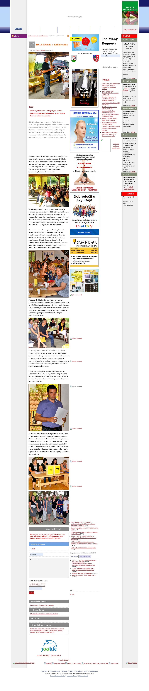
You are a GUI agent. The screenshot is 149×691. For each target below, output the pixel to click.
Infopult (105, 80)
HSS (38, 628)
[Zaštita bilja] (130, 24)
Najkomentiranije (85, 556)
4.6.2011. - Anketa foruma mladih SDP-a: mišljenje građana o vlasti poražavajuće (83, 569)
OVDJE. (133, 78)
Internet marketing (72, 675)
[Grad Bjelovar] (131, 663)
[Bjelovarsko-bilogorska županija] (24, 663)
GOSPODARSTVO (49, 30)
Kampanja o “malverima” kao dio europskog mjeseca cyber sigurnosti (111, 128)
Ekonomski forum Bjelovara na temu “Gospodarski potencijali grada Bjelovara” (83, 564)
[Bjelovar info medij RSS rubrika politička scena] (68, 36)
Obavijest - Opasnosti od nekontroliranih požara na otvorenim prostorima (109, 98)
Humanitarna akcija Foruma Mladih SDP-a (83, 575)
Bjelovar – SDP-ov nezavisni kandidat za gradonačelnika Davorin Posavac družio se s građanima (83, 537)
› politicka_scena (43, 35)
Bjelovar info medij (33, 35)
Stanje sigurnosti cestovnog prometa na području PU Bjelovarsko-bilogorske (109, 134)
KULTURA (63, 30)
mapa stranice (116, 2)
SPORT (74, 30)
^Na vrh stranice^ (63, 660)
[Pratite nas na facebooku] (18, 29)
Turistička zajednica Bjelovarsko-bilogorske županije (74, 684)
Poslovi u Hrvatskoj (43, 655)
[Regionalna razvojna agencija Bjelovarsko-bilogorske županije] (48, 663)
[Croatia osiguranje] (84, 50)
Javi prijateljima (129, 189)
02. (71, 594)
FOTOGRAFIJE (107, 30)
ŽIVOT (95, 30)
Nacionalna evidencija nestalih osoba (116, 146)
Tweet (31, 107)
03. (73, 594)
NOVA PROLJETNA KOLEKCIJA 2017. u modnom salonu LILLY (110, 92)
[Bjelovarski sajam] (58, 663)
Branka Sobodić (40, 50)
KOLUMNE (84, 30)
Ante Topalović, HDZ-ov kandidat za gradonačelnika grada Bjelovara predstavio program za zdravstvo (83, 524)
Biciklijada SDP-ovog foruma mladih (82, 573)
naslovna (102, 2)
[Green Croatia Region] (73, 663)
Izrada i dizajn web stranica (57, 675)
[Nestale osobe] (106, 152)
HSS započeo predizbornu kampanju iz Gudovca (44, 613)
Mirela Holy (33, 628)
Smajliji (33, 548)
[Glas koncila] (114, 663)
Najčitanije (74, 556)
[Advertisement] (47, 147)
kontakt (109, 2)
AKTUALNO (34, 30)
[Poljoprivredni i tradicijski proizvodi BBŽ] (95, 663)
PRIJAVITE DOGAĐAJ (130, 29)
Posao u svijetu (56, 655)
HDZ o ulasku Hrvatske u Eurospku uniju (42, 605)
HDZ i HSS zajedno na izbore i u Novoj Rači (83, 547)
